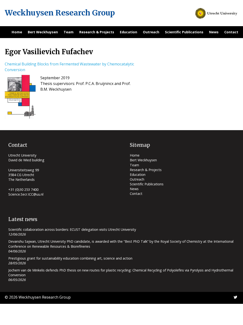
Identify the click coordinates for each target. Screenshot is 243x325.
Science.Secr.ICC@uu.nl (25, 194)
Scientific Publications (184, 32)
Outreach (151, 32)
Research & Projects (96, 32)
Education (128, 32)
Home (17, 32)
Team (69, 32)
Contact (231, 32)
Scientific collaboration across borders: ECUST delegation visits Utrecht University (72, 229)
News (214, 32)
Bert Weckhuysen (43, 32)
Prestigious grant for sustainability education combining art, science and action (70, 258)
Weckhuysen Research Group (60, 13)
